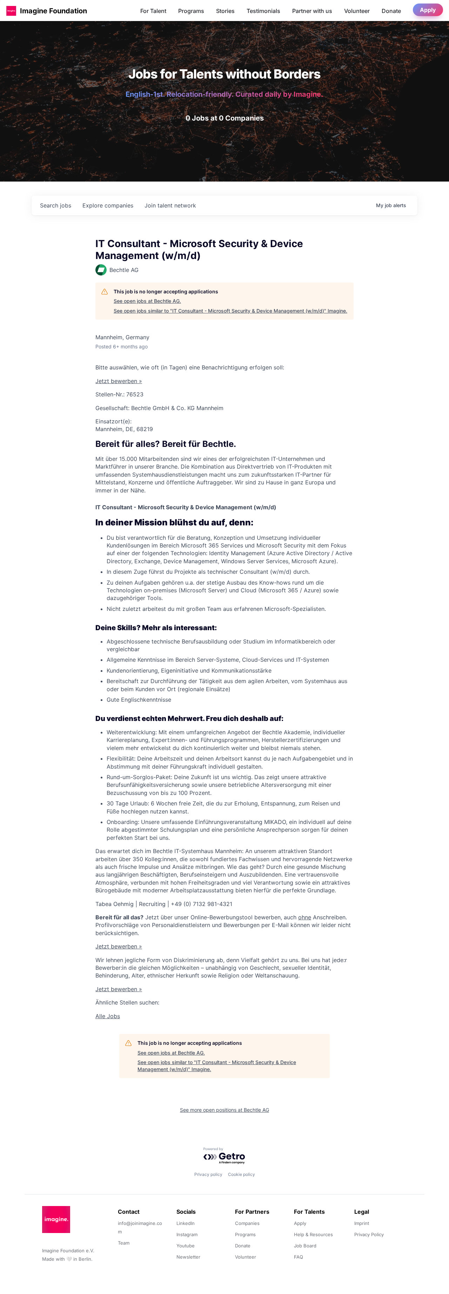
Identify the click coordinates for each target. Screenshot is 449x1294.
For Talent (153, 10)
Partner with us (312, 10)
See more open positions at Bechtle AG (224, 1110)
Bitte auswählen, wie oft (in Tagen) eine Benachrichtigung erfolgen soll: (189, 367)
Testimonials (263, 10)
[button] (11, 11)
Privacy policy (208, 1174)
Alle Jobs (107, 1016)
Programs (191, 10)
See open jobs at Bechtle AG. (147, 301)
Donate (391, 10)
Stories (225, 10)
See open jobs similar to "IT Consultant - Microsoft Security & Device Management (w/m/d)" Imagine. (230, 311)
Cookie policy (241, 1174)
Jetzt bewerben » (118, 380)
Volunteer (357, 10)
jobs (55, 205)
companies (107, 205)
